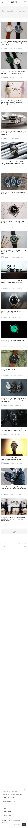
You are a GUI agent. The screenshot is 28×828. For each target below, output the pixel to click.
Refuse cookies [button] (17, 824)
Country (4, 808)
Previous (4, 546)
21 (22, 543)
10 (5, 543)
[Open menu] (25, 2)
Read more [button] (5, 822)
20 (19, 543)
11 (8, 543)
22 (25, 543)
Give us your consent (7, 815)
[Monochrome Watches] (13, 2)
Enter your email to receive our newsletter (12, 794)
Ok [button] (24, 824)
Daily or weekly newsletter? (9, 801)
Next (25, 546)
